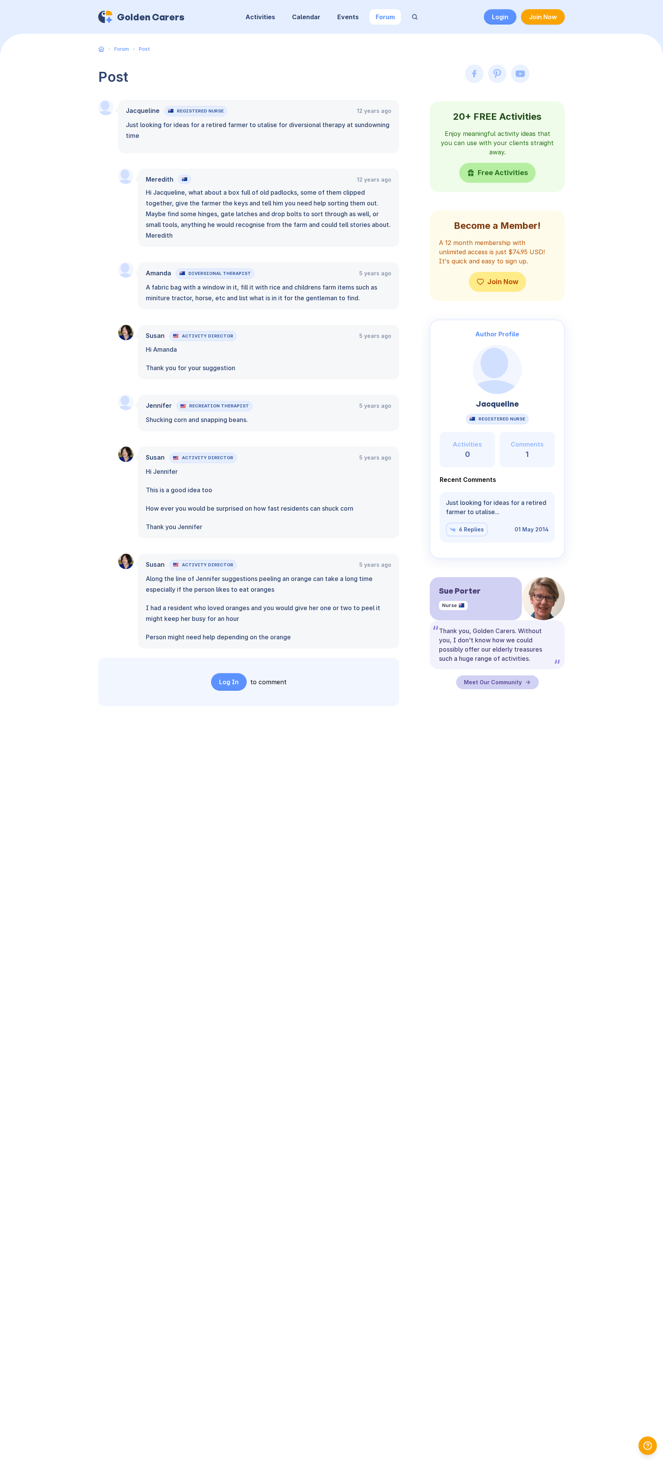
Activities (260, 17)
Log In (229, 682)
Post (144, 49)
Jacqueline (143, 110)
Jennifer (159, 405)
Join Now (543, 17)
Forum (385, 17)
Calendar (306, 17)
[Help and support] (647, 1445)
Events (348, 17)
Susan (155, 335)
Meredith (159, 179)
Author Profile (497, 334)
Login (500, 17)
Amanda (158, 273)
